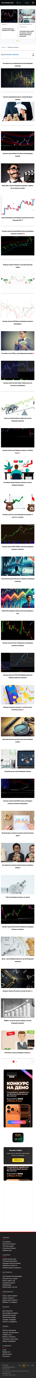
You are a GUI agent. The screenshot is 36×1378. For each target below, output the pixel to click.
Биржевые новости (9, 1265)
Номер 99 (4, 24)
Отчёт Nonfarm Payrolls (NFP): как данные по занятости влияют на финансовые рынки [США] (26, 34)
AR (32, 1365)
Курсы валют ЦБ (8, 1281)
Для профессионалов (10, 1313)
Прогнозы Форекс (9, 1244)
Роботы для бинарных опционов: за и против (18, 897)
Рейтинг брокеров (9, 1330)
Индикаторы (7, 1250)
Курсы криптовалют (10, 1296)
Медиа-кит (6, 1352)
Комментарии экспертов (11, 1268)
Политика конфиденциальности (8, 1366)
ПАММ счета (7, 1335)
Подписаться (18, 1160)
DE (28, 1365)
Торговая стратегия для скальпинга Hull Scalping (8, 29)
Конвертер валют (8, 1283)
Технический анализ (9, 1261)
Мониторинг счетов (9, 1287)
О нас (4, 1350)
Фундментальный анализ (11, 1263)
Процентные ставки (9, 1278)
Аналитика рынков (9, 1259)
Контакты (6, 1356)
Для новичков (7, 1311)
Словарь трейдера (9, 1319)
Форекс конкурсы (9, 1337)
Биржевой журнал (9, 1315)
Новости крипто (8, 1298)
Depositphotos (6, 1373)
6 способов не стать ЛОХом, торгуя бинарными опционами (17, 353)
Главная (3, 47)
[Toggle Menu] (33, 2)
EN (20, 1365)
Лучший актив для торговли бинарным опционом (17, 771)
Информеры (7, 1285)
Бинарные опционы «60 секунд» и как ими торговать (18, 991)
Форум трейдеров (9, 1341)
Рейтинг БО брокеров (10, 1332)
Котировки (6, 1242)
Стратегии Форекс (9, 1248)
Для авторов (7, 1354)
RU (24, 1365)
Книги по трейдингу (9, 1322)
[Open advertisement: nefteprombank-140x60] (18, 1137)
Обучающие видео (9, 1317)
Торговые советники (10, 1339)
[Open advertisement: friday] (18, 1098)
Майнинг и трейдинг (9, 1302)
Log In (27, 3)
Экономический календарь (12, 1276)
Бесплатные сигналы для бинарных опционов (18, 1052)
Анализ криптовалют (10, 1300)
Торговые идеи (8, 1246)
